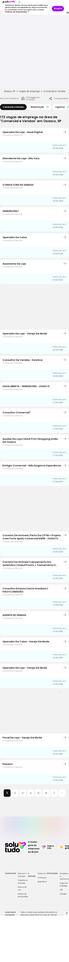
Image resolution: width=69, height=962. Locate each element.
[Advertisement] (34, 53)
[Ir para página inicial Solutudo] (15, 847)
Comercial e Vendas (54, 91)
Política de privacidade (23, 895)
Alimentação (39, 107)
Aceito (58, 8)
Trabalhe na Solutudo (23, 881)
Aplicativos (42, 881)
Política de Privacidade (16, 12)
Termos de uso (22, 888)
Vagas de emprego (29, 91)
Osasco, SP (10, 91)
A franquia (42, 877)
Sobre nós (42, 873)
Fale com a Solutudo (22, 874)
